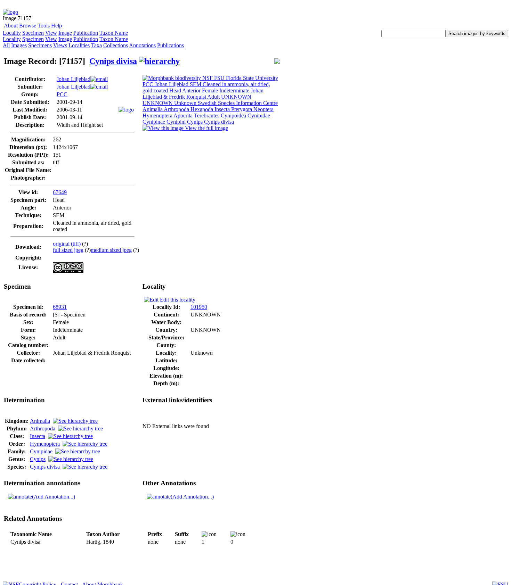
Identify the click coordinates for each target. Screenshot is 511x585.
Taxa (96, 45)
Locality (12, 33)
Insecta (37, 436)
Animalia (40, 421)
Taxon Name (113, 33)
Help (56, 25)
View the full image (206, 128)
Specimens (40, 45)
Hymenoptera (45, 444)
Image (65, 33)
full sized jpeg (68, 250)
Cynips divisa (113, 61)
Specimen (33, 33)
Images (19, 45)
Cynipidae (41, 451)
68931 (60, 307)
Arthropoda (42, 428)
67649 (60, 192)
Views (60, 45)
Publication (85, 33)
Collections (115, 45)
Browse (27, 25)
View (51, 33)
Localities (79, 45)
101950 (198, 307)
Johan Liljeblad (73, 79)
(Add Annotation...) (53, 497)
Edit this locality (177, 300)
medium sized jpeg (111, 250)
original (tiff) (67, 244)
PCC (62, 94)
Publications (170, 45)
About (11, 25)
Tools (44, 25)
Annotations (142, 45)
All (6, 45)
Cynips (38, 459)
